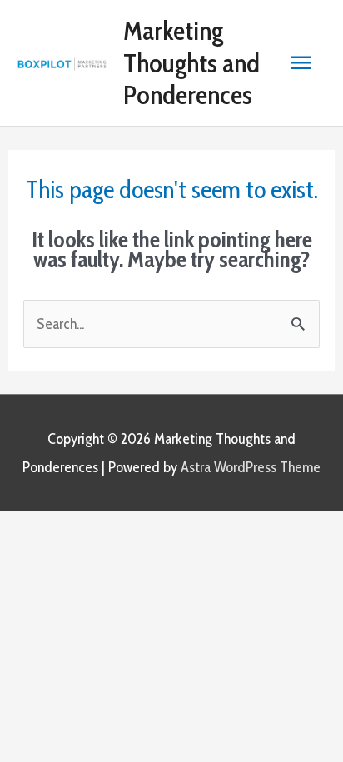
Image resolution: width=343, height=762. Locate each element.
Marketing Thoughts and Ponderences (191, 62)
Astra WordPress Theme (251, 466)
